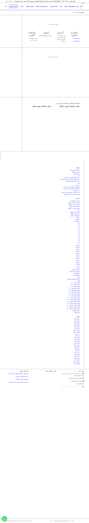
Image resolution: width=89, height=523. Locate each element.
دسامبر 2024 (77, 345)
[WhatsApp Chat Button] (4, 518)
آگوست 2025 (76, 332)
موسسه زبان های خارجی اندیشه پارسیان (18, 382)
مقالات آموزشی (76, 310)
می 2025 (77, 335)
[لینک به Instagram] (7, 13)
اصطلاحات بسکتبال (75, 215)
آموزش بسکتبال (76, 172)
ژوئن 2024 (77, 348)
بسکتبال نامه (77, 221)
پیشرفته (78, 245)
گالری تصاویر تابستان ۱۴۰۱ (73, 301)
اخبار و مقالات (76, 173)
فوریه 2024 (77, 354)
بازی (79, 175)
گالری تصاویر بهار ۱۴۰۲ (74, 292)
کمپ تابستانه (76, 190)
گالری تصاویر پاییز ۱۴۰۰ (74, 294)
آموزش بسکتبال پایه (75, 200)
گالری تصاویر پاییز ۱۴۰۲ (74, 297)
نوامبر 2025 (77, 326)
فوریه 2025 (77, 341)
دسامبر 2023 (77, 358)
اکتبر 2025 (77, 328)
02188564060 (76, 41)
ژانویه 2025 (77, 343)
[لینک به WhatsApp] (9, 13)
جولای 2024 (77, 347)
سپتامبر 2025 (76, 330)
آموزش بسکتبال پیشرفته (74, 202)
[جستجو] (77, 6)
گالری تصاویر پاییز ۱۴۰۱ (74, 295)
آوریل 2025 (77, 337)
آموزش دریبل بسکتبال (74, 206)
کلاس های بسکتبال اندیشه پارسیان (71, 188)
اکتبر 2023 (77, 360)
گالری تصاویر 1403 (75, 286)
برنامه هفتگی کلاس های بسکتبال (72, 177)
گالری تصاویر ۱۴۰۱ (75, 282)
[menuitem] (6, 6)
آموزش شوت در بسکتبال (74, 208)
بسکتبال (78, 217)
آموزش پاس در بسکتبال (74, 204)
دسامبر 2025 (77, 324)
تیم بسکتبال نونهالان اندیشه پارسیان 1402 (70, 179)
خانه (79, 183)
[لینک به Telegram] (4, 13)
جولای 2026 (77, 319)
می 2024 (77, 350)
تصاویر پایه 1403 (76, 269)
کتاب (78, 277)
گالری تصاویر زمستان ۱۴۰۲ (73, 308)
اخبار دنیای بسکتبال (75, 213)
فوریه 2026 (77, 321)
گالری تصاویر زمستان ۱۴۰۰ (73, 305)
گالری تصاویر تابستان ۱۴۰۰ (73, 299)
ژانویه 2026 (77, 322)
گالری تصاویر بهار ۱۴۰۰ (74, 288)
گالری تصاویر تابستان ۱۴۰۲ (73, 303)
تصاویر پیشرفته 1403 (75, 271)
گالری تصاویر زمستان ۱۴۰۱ (73, 307)
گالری (78, 280)
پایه (79, 223)
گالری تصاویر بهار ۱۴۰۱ (74, 290)
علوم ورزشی (77, 273)
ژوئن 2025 (77, 334)
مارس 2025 (77, 339)
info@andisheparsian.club (45, 35)
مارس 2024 (77, 352)
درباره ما (78, 185)
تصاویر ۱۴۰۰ (77, 267)
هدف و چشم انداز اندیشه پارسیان (72, 194)
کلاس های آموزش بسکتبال (73, 279)
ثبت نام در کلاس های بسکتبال (73, 181)
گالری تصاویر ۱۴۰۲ (75, 284)
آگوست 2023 (76, 363)
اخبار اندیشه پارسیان (75, 212)
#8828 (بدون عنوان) (75, 170)
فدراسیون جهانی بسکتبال (22, 379)
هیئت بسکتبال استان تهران (22, 376)
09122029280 (76, 38)
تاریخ (78, 266)
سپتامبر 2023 (76, 361)
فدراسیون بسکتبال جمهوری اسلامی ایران (18, 373)
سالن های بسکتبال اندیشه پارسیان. (71, 186)
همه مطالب (77, 312)
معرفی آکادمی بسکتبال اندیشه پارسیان (70, 192)
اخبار (78, 210)
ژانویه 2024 (77, 356)
